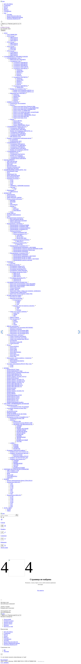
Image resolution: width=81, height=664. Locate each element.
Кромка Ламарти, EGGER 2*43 (15, 390)
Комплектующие (11, 412)
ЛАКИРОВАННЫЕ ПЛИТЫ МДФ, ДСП (15, 169)
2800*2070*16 (14, 37)
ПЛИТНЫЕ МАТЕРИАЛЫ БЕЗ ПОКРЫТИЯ (16, 469)
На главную (40, 590)
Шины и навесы (14, 317)
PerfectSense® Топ (12, 174)
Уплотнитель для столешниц (18, 103)
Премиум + (19, 72)
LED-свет (12, 263)
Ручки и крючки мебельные (14, 199)
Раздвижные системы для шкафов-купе (17, 417)
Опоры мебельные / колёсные (15, 334)
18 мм (11, 180)
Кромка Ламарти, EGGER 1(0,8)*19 (16, 376)
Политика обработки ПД (13, 18)
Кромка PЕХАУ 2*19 (12, 399)
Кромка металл (11, 392)
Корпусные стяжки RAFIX (17, 286)
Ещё (5, 13)
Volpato (15, 314)
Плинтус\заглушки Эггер (20, 117)
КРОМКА (6, 368)
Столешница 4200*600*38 (20, 64)
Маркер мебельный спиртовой (18, 220)
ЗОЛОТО (15, 444)
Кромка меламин (11, 388)
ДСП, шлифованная (12, 472)
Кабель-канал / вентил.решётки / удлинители (19, 358)
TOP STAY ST (17, 280)
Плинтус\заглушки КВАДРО (21, 116)
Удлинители (13, 362)
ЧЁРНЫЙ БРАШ (21, 437)
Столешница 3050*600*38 (20, 77)
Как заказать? (4, 659)
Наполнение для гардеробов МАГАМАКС (21, 327)
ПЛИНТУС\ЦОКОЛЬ (13, 102)
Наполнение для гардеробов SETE (19, 333)
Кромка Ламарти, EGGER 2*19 (15, 382)
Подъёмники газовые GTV (17, 266)
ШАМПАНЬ (19, 434)
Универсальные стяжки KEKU (18, 292)
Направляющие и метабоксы (15, 223)
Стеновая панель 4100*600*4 (18, 148)
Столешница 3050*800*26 (20, 85)
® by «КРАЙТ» (5, 662)
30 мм (11, 498)
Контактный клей (12, 165)
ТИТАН (18, 438)
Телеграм (6, 651)
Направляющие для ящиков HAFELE (20, 228)
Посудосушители (15, 319)
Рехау (8, 172)
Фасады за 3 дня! (8, 626)
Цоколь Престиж (17, 123)
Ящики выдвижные (15, 231)
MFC (14, 315)
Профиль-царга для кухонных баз (19, 451)
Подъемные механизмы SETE (18, 269)
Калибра (18, 310)
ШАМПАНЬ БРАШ (21, 431)
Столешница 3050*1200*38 (20, 66)
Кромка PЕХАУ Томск (13, 369)
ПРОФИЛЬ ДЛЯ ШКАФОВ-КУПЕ (23, 424)
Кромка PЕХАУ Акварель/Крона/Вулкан (18, 372)
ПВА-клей (10, 164)
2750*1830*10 (14, 44)
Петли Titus (13, 356)
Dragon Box (19, 244)
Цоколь (12, 119)
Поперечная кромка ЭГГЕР (14, 395)
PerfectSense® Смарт (12, 171)
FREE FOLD (16, 275)
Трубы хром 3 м (11, 213)
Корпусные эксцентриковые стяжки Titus (21, 293)
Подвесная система (12, 411)
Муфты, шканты (14, 289)
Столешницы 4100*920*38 (17, 154)
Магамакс (12, 200)
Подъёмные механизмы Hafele (18, 272)
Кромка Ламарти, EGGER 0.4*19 (16, 381)
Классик (18, 74)
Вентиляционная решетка (17, 360)
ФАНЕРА (6, 479)
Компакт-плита (14, 152)
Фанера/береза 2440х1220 (14, 495)
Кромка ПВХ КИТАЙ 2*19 (14, 383)
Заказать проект (8, 623)
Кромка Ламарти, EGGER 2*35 (15, 379)
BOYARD (13, 201)
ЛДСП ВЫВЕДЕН (12, 34)
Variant (15, 324)
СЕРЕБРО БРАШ (21, 430)
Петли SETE (13, 350)
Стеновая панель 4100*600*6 (18, 133)
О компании (7, 5)
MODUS (12, 420)
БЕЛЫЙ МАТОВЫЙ (22, 440)
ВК (5, 650)
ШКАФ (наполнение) (13, 326)
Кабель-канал (13, 359)
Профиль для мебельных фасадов (19, 453)
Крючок (12, 206)
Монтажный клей (12, 162)
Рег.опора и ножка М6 (16, 342)
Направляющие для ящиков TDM (19, 226)
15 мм (11, 486)
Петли (9, 345)
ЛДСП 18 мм (10, 46)
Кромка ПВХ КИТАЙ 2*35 (14, 386)
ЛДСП (5, 33)
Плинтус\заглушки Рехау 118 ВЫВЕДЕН (24, 109)
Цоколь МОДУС (17, 120)
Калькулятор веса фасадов (14, 16)
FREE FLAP (16, 273)
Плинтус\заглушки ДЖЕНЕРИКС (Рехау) (24, 115)
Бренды (6, 7)
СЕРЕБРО (19, 425)
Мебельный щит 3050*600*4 (18, 93)
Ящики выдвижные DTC (20, 242)
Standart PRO (19, 71)
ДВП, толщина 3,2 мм (13, 470)
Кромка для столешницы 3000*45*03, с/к (21, 131)
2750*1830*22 (14, 52)
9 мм (11, 490)
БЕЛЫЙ (18, 427)
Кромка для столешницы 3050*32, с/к (23, 91)
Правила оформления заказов (15, 17)
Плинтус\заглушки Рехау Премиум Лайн (24, 106)
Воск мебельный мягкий (16, 219)
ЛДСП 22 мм (10, 50)
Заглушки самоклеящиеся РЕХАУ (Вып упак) (19, 363)
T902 (11, 409)
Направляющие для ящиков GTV (19, 245)
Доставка (9, 14)
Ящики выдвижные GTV (20, 234)
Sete (11, 203)
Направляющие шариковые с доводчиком (24, 247)
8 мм (11, 184)
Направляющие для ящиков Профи (19, 225)
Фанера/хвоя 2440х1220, (13, 482)
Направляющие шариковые (20, 251)
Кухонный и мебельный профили (16, 450)
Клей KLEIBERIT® (9, 160)
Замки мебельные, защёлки (14, 197)
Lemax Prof (16, 313)
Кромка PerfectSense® (13, 378)
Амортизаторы (11, 194)
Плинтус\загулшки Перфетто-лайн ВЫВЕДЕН (26, 107)
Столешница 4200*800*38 (20, 62)
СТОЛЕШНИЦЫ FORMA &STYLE (17, 126)
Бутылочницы (17, 300)
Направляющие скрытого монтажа (22, 260)
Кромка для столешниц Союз (18, 88)
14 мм (11, 365)
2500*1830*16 (14, 40)
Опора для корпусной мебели (18, 336)
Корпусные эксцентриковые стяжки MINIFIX (22, 285)
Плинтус (12, 105)
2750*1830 (13, 49)
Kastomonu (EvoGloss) (13, 178)
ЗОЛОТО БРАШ (20, 433)
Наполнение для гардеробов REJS (19, 331)
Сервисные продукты (13, 168)
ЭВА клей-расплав (12, 161)
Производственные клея (13, 167)
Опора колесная (14, 343)
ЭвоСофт (12, 187)
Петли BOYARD (14, 355)
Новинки (6, 625)
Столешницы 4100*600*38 (17, 132)
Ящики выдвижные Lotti (20, 232)
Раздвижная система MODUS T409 (22, 422)
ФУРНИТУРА (7, 193)
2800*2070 (13, 47)
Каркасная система (12, 405)
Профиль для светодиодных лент (19, 457)
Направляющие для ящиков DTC (19, 229)
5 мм (11, 483)
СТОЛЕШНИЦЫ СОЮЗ (14, 58)
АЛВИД (12, 443)
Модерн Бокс (20, 236)
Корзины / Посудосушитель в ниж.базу (24, 305)
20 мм (11, 366)
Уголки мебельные (15, 288)
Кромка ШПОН (11, 393)
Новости (6, 9)
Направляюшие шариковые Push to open (24, 250)
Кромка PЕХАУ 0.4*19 (13, 396)
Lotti (17, 304)
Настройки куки (41, 661)
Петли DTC (13, 353)
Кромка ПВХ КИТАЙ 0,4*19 (15, 385)
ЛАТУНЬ (19, 441)
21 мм (11, 487)
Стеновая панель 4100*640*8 (18, 158)
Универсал (19, 69)
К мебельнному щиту (16, 141)
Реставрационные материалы (15, 217)
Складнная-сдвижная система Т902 (16, 408)
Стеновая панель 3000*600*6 (18, 129)
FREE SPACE (17, 276)
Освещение (10, 261)
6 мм (11, 493)
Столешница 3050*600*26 (20, 68)
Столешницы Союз (15, 61)
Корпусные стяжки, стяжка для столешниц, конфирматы (25, 290)
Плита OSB (10, 474)
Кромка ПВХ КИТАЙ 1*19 (14, 375)
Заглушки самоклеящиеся (14, 214)
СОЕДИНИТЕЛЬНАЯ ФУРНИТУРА (17, 282)
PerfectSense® (11, 190)
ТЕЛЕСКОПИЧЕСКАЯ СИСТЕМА (17, 414)
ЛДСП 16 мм (10, 36)
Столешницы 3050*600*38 (17, 144)
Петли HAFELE (14, 346)
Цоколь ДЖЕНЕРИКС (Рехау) (21, 125)
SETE (14, 207)
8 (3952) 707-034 (5, 27)
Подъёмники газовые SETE (17, 267)
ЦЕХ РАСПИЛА (8, 4)
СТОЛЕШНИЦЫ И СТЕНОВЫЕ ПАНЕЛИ (16, 56)
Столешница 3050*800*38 (20, 65)
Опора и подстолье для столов (18, 337)
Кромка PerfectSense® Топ (14, 373)
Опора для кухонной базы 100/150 (19, 339)
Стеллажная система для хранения (19, 406)
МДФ (8, 473)
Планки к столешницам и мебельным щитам (19, 138)
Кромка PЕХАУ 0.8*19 (13, 398)
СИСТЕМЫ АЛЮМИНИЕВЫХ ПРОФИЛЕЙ (16, 403)
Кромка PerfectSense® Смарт (14, 371)
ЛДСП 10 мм (10, 42)
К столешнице (14, 139)
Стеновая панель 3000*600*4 (18, 145)
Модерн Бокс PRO (21, 238)
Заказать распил (8, 622)
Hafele (11, 212)
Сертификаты (7, 11)
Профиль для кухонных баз (17, 459)
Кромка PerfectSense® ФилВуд (15, 402)
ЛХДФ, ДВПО (8, 508)
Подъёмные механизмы (13, 264)
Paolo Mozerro (14, 204)
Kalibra (18, 301)
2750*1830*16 (14, 39)
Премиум (19, 75)
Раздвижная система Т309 (17, 418)
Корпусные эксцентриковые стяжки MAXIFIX (22, 283)
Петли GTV (13, 347)
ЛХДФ (9, 509)
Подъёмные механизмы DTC (18, 278)
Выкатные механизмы (16, 298)
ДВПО (9, 510)
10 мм (11, 181)
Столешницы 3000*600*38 (17, 128)
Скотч (8, 216)
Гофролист (10, 477)
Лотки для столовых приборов (18, 311)
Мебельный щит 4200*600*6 (18, 59)
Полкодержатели (11, 196)
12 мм (11, 492)
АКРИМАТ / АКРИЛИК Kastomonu (20, 185)
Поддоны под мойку (15, 296)
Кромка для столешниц (16, 155)
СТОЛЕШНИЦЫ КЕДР (13, 142)
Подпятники (13, 340)
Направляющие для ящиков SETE (19, 253)
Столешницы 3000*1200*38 (17, 135)
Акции (6, 8)
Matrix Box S (19, 241)
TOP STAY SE (17, 279)
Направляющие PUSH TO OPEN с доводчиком (26, 258)
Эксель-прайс (4, 547)
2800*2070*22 (14, 53)
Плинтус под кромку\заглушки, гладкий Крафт (26, 112)
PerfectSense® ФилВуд (13, 177)
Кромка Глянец (11, 389)
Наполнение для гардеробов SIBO (19, 330)
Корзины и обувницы (16, 329)
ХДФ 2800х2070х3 (12, 476)
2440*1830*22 (14, 55)
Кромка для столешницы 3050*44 (19, 149)
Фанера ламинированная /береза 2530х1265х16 (19, 480)
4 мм (11, 489)
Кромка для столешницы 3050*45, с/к (23, 90)
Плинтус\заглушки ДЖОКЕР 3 (21, 113)
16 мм (11, 182)
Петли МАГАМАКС (15, 352)
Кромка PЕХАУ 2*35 (12, 400)
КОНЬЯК (19, 435)
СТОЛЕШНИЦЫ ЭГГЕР (14, 151)
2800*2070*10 (14, 43)
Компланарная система (13, 415)
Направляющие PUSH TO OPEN (22, 257)
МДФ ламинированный (13, 175)
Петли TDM (13, 349)
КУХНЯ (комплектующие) (14, 295)
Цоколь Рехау (17, 122)
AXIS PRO (19, 235)
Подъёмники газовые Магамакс (18, 270)
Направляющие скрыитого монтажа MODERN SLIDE (28, 248)
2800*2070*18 (14, 191)
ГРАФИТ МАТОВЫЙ (22, 428)
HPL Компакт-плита (15, 136)
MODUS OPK (17, 421)
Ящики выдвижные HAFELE (21, 239)
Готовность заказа (8, 620)
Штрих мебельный (15, 222)
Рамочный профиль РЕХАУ (20, 456)
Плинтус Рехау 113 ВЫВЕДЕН (21, 110)
